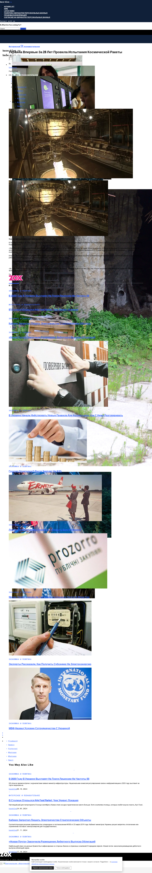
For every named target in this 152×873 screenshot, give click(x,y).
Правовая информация (15, 15)
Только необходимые (63, 868)
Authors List (9, 6)
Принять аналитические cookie (42, 868)
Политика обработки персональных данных (26, 13)
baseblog (13, 67)
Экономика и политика (19, 54)
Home (6, 9)
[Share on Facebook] (78, 733)
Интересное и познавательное (23, 75)
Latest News (9, 11)
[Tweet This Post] (78, 735)
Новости (12, 65)
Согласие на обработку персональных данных (27, 17)
